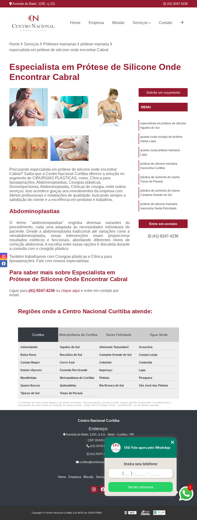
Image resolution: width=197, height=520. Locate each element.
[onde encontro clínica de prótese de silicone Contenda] (69, 148)
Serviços (140, 23)
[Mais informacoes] (182, 23)
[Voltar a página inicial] (33, 22)
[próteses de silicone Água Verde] (110, 107)
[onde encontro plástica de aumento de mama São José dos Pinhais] (28, 107)
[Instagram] (94, 489)
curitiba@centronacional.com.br (100, 462)
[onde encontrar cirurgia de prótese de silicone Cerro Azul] (69, 107)
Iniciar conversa (140, 487)
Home (75, 23)
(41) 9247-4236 (177, 4)
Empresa (96, 23)
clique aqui (70, 291)
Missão (118, 23)
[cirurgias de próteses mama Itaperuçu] (28, 148)
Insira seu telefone (140, 464)
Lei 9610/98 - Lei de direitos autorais (138, 405)
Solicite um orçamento (163, 92)
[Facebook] (103, 489)
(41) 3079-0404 (100, 446)
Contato (165, 23)
